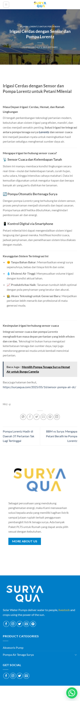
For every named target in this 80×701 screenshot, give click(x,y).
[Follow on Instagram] (13, 624)
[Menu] (6, 5)
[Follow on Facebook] (6, 624)
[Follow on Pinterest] (33, 624)
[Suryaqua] (40, 4)
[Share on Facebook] (30, 417)
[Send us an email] (26, 624)
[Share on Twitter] (36, 417)
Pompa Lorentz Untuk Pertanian (40, 26)
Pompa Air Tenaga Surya (18, 654)
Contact (49, 690)
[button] (71, 692)
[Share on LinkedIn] (57, 417)
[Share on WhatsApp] (23, 417)
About (29, 690)
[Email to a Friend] (43, 417)
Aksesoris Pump (13, 647)
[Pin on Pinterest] (50, 417)
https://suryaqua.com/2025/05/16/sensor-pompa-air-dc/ (39, 387)
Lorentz (44, 132)
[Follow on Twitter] (20, 624)
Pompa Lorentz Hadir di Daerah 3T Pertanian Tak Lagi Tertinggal (18, 436)
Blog (38, 690)
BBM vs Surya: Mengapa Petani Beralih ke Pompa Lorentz (61, 436)
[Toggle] (75, 654)
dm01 (54, 47)
